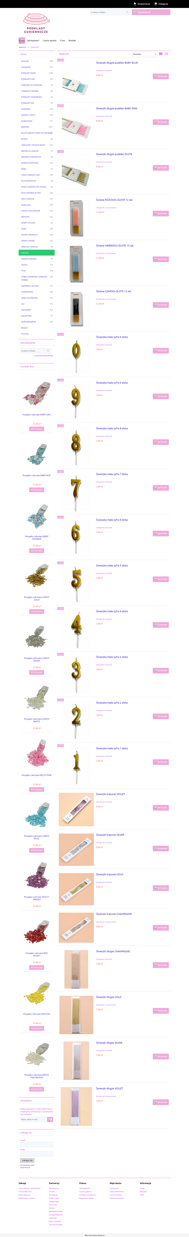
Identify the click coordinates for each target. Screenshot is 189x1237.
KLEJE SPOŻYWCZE (28, 181)
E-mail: (23, 1140)
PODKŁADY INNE (27, 103)
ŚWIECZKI (25, 253)
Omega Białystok (56, 1214)
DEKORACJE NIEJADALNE (31, 157)
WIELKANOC (26, 67)
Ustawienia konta (117, 1198)
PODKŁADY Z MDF (28, 79)
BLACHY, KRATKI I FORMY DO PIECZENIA (36, 133)
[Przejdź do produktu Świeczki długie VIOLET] (76, 1106)
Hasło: (22, 1149)
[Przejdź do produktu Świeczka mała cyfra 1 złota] (76, 766)
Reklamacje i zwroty (27, 1198)
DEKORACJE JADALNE (29, 151)
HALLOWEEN (26, 310)
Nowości (24, 328)
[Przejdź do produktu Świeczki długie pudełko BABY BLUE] (76, 80)
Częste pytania (85, 1191)
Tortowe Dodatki (56, 1224)
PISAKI (23, 229)
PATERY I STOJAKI (28, 223)
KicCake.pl (53, 1195)
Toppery (24, 265)
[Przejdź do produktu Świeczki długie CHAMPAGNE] (76, 969)
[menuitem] (33, 40)
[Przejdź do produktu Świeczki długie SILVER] (76, 1060)
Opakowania (26, 205)
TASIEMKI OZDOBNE (29, 259)
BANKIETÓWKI (26, 121)
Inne (22, 304)
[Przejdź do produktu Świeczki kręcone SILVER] (76, 850)
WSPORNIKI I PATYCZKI (30, 286)
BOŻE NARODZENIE (28, 322)
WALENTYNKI (26, 316)
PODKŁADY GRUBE (28, 73)
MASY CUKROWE (27, 199)
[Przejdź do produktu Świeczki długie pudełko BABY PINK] (76, 126)
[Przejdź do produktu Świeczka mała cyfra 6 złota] (76, 538)
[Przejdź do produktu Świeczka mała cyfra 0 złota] (76, 355)
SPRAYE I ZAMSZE (28, 241)
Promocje (24, 334)
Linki (142, 1195)
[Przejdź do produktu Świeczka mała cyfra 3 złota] (76, 675)
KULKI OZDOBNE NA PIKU (31, 193)
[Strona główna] (35, 22)
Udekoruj (52, 1218)
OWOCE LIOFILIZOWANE (30, 211)
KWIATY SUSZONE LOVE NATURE (33, 187)
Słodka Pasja (54, 1201)
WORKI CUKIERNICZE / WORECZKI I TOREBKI (34, 278)
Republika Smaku (56, 1211)
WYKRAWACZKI (27, 292)
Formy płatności (25, 1191)
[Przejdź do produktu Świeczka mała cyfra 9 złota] (76, 400)
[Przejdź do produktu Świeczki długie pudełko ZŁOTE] (76, 172)
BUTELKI (24, 139)
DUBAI (23, 169)
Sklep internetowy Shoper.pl (94, 1235)
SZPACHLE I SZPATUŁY (29, 247)
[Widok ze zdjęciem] (160, 54)
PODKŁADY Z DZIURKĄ (29, 91)
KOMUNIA (25, 61)
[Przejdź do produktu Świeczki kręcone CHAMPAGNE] (76, 928)
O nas (142, 1188)
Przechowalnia (116, 1195)
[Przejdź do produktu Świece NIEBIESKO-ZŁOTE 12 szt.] (76, 263)
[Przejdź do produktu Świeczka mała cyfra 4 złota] (76, 629)
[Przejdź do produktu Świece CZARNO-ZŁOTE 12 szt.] (76, 309)
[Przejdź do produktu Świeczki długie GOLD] (76, 1015)
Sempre (52, 1191)
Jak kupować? (84, 1188)
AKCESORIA (25, 109)
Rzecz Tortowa (55, 1221)
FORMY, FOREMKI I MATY (30, 175)
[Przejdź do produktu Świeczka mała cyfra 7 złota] (76, 492)
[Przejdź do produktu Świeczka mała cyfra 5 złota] (76, 583)
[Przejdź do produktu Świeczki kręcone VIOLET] (76, 809)
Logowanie (114, 1188)
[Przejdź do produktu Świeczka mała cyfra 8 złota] (76, 446)
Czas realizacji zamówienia (29, 1188)
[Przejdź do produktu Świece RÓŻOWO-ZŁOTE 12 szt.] (76, 218)
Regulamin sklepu (86, 1198)
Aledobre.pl (53, 1188)
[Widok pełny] (166, 54)
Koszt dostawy (24, 1195)
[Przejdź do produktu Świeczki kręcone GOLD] (76, 889)
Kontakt (143, 1191)
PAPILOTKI (25, 217)
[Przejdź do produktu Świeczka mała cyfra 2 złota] (76, 720)
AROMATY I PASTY (28, 115)
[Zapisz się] (50, 1119)
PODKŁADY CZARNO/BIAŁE (31, 97)
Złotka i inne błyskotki (29, 298)
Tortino (52, 1208)
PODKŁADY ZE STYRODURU (31, 85)
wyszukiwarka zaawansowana (43, 355)
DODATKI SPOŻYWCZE (29, 163)
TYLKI (23, 271)
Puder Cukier (54, 1198)
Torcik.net (53, 1204)
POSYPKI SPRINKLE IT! (29, 235)
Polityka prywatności (87, 1195)
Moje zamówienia (117, 1191)
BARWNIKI (25, 127)
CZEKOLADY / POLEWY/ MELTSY (33, 145)
